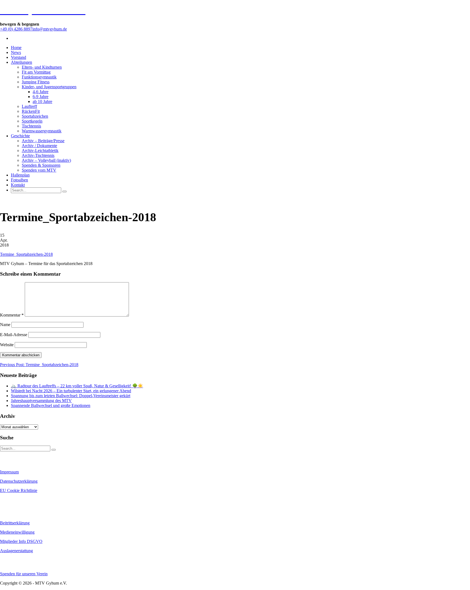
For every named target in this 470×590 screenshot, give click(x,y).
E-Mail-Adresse (13, 334)
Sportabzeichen (35, 116)
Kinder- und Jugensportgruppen (49, 86)
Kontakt (18, 185)
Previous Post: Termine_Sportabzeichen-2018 (39, 364)
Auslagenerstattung (16, 550)
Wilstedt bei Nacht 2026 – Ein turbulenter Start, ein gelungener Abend (71, 390)
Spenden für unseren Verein (24, 573)
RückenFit (31, 111)
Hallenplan (20, 175)
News (16, 52)
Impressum (9, 472)
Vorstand (18, 57)
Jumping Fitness (36, 82)
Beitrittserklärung (15, 523)
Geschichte (20, 135)
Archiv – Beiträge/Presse (43, 140)
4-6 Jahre (40, 91)
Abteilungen (21, 62)
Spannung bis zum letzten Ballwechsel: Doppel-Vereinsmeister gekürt (70, 395)
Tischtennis (31, 126)
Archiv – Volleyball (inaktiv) (46, 160)
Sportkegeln (32, 121)
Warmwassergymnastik (41, 131)
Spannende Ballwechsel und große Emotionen (50, 405)
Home (16, 47)
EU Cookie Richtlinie (18, 490)
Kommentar (12, 315)
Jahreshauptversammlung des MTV (41, 400)
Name (5, 324)
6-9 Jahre (40, 96)
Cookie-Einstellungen (16, 500)
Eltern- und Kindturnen (42, 67)
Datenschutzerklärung (19, 481)
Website (7, 344)
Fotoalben (19, 180)
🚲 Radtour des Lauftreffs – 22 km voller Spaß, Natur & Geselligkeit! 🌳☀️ (77, 386)
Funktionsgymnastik (39, 77)
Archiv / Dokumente (39, 145)
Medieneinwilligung (17, 532)
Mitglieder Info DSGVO (21, 541)
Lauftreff (29, 106)
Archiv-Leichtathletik (40, 150)
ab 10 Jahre (42, 101)
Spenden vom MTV (39, 170)
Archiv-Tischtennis (38, 155)
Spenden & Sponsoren (41, 165)
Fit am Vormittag (36, 72)
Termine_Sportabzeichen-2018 (26, 254)
